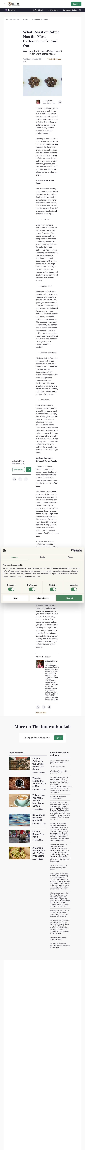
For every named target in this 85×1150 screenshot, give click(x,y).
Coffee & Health (38, 10)
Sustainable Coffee (70, 10)
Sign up (76, 4)
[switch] (32, 589)
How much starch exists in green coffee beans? (59, 762)
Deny (16, 598)
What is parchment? (57, 767)
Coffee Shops (53, 10)
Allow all (69, 598)
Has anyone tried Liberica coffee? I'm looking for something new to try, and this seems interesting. (59, 913)
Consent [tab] (14, 557)
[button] (16, 10)
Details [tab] (42, 557)
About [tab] (70, 557)
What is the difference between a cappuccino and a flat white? (60, 945)
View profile (18, 469)
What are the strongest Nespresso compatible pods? (58, 867)
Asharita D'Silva (51, 661)
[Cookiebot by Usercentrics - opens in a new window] (72, 550)
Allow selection (42, 598)
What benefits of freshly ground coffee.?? (58, 772)
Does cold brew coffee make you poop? (58, 938)
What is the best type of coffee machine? (59, 797)
